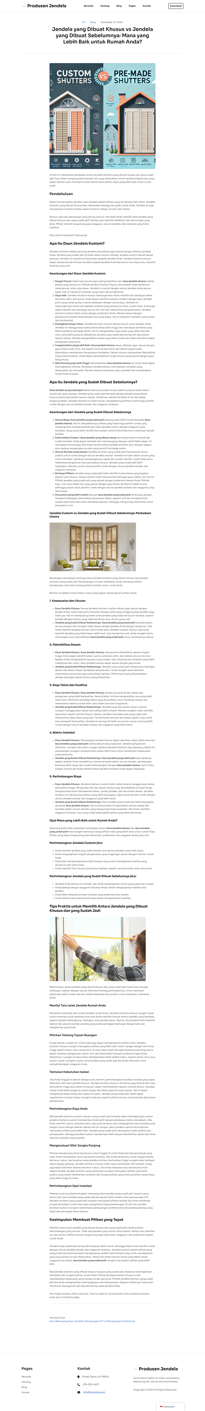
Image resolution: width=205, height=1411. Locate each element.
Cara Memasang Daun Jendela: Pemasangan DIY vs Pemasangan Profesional (92, 1321)
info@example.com (94, 1392)
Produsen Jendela (46, 5)
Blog (93, 22)
